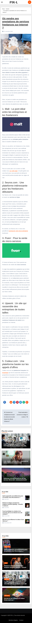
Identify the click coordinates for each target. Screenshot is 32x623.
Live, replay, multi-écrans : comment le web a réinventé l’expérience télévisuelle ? (15, 462)
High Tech (7, 546)
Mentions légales (13, 620)
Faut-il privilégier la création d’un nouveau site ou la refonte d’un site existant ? (14, 445)
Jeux (6, 563)
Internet (7, 579)
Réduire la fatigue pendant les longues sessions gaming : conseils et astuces (12, 504)
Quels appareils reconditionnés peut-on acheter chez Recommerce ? (16, 550)
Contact (21, 620)
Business (7, 595)
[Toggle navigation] (2, 2)
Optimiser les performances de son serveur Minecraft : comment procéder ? (15, 480)
